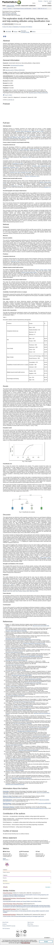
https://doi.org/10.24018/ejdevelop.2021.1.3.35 (16, 660)
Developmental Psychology (9, 898)
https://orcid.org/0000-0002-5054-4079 (12, 797)
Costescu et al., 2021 (15, 172)
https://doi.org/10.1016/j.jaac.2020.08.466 (15, 648)
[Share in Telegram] (5, 36)
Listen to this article (8, 24)
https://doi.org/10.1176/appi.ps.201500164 (39, 727)
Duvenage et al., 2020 (26, 172)
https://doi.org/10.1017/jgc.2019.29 (41, 736)
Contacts (4, 924)
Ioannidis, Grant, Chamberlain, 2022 (41, 165)
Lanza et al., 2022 (19, 131)
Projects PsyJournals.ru (33, 925)
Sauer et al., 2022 (39, 131)
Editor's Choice (47, 5)
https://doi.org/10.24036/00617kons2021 (15, 784)
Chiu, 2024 (12, 591)
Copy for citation (8, 95)
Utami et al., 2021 (15, 261)
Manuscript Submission (28, 5)
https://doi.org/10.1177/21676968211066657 (20, 759)
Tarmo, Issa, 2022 (34, 591)
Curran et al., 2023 (8, 584)
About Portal (5, 922)
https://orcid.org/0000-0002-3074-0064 (38, 808)
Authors (18, 5)
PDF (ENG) (8, 31)
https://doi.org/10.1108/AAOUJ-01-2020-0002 (16, 630)
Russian (40, 1)
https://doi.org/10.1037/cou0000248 (33, 679)
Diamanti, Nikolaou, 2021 (14, 137)
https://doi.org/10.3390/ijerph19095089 (15, 770)
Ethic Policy (30, 924)
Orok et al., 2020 (25, 137)
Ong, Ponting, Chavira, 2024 (22, 591)
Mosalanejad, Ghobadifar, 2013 (10, 167)
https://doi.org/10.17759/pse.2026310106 (14, 70)
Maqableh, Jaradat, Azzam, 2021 (32, 149)
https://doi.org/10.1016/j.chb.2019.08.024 (15, 665)
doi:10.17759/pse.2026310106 (9, 13)
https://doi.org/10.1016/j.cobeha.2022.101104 (16, 686)
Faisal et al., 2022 (27, 157)
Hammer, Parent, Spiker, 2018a (29, 272)
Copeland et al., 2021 (15, 136)
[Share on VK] (4, 36)
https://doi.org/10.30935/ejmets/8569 (14, 745)
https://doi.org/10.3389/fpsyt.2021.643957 (15, 695)
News (4, 5)
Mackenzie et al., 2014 (17, 185)
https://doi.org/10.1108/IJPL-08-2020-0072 (22, 778)
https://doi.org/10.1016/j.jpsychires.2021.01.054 (34, 643)
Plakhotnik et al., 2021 (29, 131)
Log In (50, 1)
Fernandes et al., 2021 (17, 163)
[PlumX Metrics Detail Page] (7, 864)
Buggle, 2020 (6, 591)
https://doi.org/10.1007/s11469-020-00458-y (16, 670)
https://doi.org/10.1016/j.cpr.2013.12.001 (22, 709)
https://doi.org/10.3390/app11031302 (14, 652)
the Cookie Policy (26, 942)
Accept (46, 941)
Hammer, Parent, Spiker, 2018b (43, 269)
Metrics (33, 31)
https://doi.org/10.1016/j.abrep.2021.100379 (21, 675)
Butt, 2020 (20, 149)
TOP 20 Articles (6, 928)
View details (47, 887)
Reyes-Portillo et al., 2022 (38, 136)
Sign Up (46, 1)
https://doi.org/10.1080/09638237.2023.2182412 (31, 656)
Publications (10, 5)
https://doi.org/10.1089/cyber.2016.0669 (22, 723)
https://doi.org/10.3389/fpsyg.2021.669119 (23, 705)
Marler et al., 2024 (26, 136)
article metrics (6, 859)
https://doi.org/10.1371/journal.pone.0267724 (24, 701)
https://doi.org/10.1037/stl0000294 (21, 719)
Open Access (31, 922)
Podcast (15, 31)
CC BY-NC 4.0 (10, 99)
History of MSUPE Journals (8, 925)
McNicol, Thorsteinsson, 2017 (32, 176)
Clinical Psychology (7, 892)
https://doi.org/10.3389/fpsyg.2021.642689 (28, 750)
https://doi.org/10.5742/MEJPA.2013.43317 (27, 731)
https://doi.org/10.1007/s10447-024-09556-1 (39, 740)
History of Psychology (18, 903)
